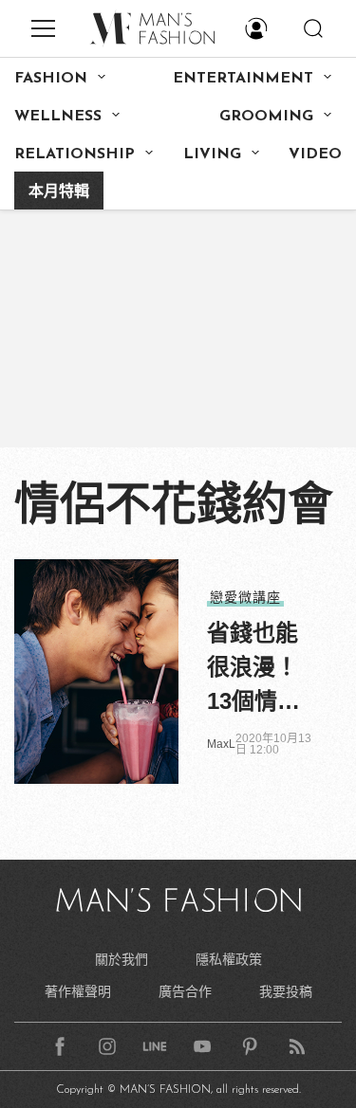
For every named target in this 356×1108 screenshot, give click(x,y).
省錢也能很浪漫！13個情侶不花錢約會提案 (253, 669)
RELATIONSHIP (74, 154)
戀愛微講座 (245, 597)
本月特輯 (58, 192)
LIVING (212, 154)
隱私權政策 (229, 959)
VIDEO (315, 154)
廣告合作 (185, 991)
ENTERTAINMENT (243, 78)
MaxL (221, 744)
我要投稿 (285, 991)
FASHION (50, 78)
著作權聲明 (78, 991)
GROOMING (266, 116)
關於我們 (121, 959)
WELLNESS (58, 116)
